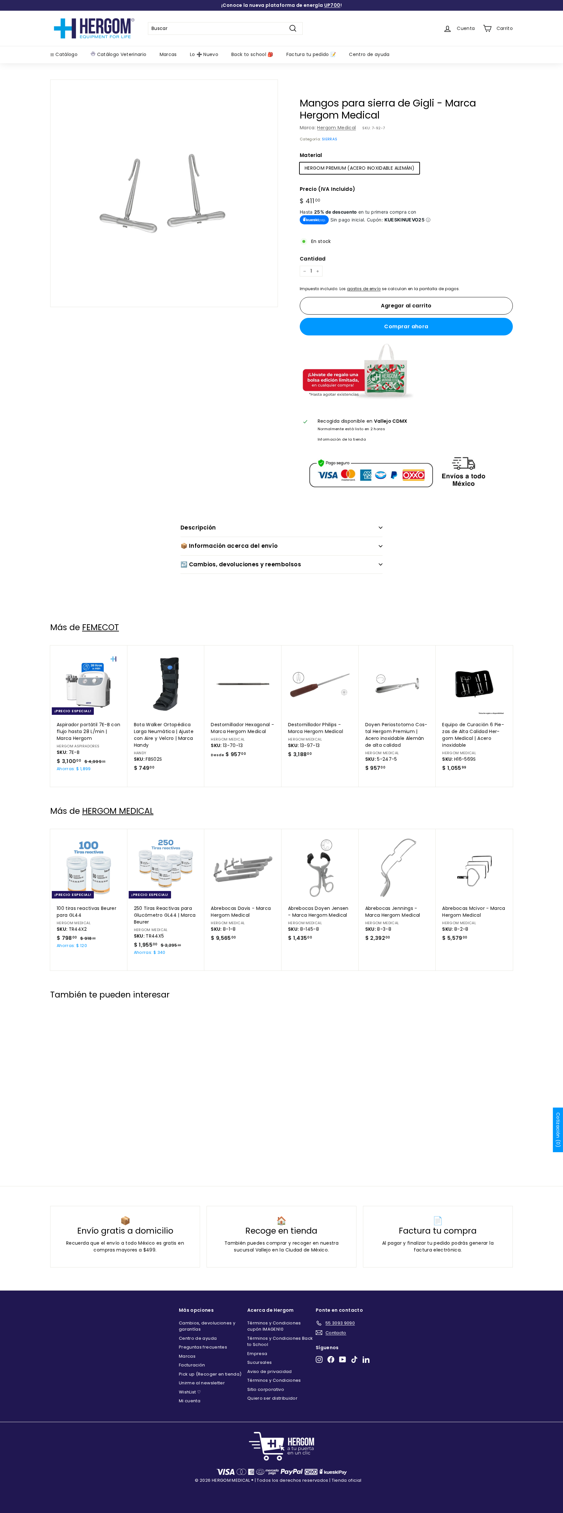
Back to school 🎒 (252, 54)
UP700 (332, 5)
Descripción (198, 527)
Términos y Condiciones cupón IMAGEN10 (274, 1326)
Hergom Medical (336, 127)
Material (311, 155)
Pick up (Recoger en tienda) (210, 1374)
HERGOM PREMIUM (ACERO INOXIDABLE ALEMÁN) (359, 168)
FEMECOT (100, 627)
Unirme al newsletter (202, 1383)
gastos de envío (364, 288)
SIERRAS (329, 139)
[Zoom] (164, 193)
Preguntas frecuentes (203, 1347)
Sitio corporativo (265, 1389)
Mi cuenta (189, 1401)
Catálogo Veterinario (120, 54)
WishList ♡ (190, 1392)
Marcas (168, 54)
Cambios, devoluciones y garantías (207, 1326)
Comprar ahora (406, 326)
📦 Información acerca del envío (229, 546)
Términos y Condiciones (274, 1380)
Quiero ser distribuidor (272, 1398)
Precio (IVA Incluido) (327, 189)
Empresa (257, 1353)
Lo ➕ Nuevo (204, 54)
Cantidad (313, 258)
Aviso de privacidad (269, 1371)
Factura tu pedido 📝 (311, 54)
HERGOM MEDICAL (117, 811)
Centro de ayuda (369, 54)
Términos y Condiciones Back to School (280, 1341)
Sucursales (259, 1362)
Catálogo (66, 54)
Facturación (192, 1365)
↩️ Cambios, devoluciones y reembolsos (240, 564)
